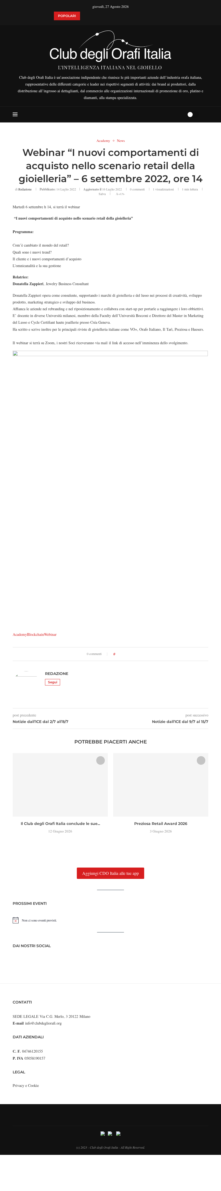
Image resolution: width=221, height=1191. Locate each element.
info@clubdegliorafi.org (43, 1023)
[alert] (110, 920)
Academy (20, 634)
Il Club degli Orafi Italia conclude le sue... (60, 823)
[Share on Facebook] (121, 654)
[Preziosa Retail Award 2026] (160, 785)
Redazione (25, 189)
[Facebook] (161, 114)
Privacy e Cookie (26, 1085)
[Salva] (205, 114)
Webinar (50, 634)
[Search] (181, 114)
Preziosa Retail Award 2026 (160, 823)
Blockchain (35, 634)
